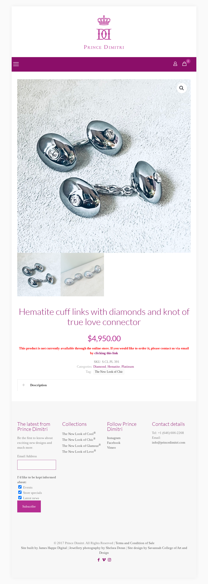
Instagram (113, 438)
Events (27, 487)
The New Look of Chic (109, 372)
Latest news (31, 498)
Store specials (32, 493)
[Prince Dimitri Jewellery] (104, 31)
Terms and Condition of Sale (134, 543)
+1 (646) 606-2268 (171, 433)
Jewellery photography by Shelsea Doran (97, 548)
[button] (182, 88)
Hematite (114, 366)
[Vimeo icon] (104, 560)
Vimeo (111, 447)
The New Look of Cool (79, 434)
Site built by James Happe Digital (44, 548)
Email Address (27, 456)
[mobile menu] (16, 64)
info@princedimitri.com (168, 442)
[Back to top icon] (183, 573)
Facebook (113, 443)
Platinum (128, 366)
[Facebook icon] (99, 560)
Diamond (99, 366)
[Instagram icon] (109, 560)
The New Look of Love (79, 451)
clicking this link (106, 353)
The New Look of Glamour (81, 446)
